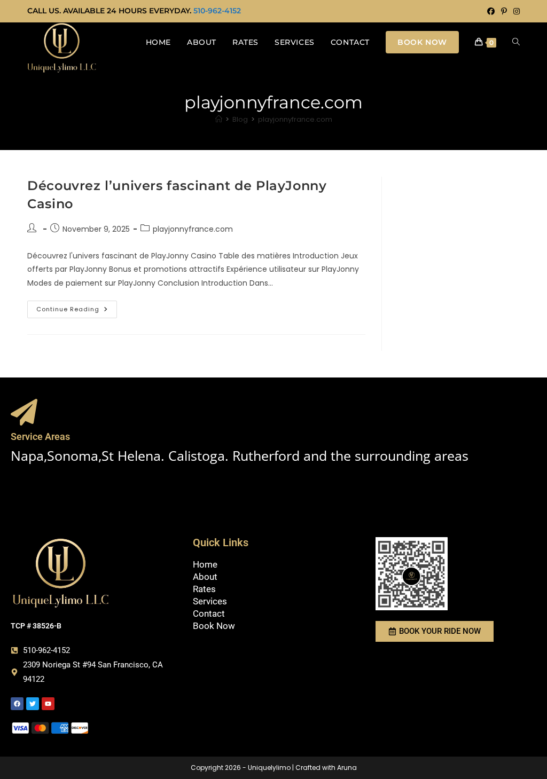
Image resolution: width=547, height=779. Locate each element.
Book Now (214, 625)
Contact (209, 613)
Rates (204, 589)
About (205, 576)
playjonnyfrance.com (295, 119)
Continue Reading (76, 307)
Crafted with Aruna (326, 767)
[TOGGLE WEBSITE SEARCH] (516, 42)
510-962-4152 (217, 10)
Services (210, 601)
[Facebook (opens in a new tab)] (491, 11)
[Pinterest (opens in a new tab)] (504, 11)
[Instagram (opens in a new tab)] (515, 11)
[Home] (218, 119)
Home (205, 564)
